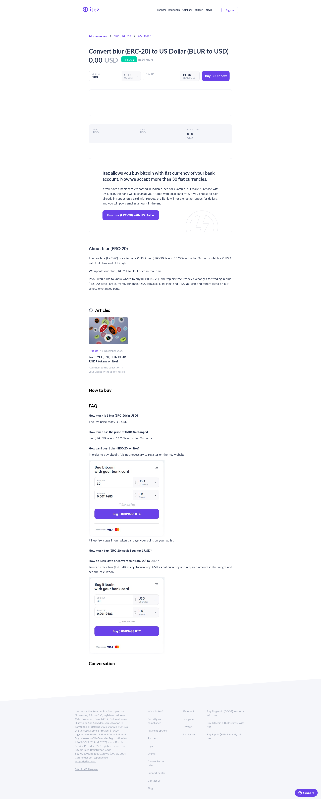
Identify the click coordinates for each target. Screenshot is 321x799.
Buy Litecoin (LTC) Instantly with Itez (225, 725)
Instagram (189, 734)
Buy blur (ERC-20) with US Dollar (130, 215)
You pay (96, 74)
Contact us (154, 780)
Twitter (187, 727)
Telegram (188, 719)
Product (93, 351)
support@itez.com (85, 761)
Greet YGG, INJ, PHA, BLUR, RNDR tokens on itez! (108, 359)
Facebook (188, 711)
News (209, 9)
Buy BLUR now (216, 76)
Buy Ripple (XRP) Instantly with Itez (225, 736)
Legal (150, 746)
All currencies (98, 36)
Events (151, 753)
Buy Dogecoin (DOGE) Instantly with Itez (225, 713)
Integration (174, 9)
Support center (156, 773)
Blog (150, 788)
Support (199, 9)
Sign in (230, 10)
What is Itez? (155, 711)
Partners (161, 9)
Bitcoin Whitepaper (86, 769)
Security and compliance (155, 721)
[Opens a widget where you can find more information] (306, 793)
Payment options (158, 730)
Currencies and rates (156, 763)
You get (150, 74)
